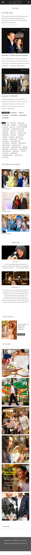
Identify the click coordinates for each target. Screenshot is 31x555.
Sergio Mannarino (23, 149)
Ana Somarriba (21, 123)
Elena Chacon (13, 133)
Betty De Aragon (6, 125)
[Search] (28, 2)
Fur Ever (16, 262)
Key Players (14, 112)
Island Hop (6, 189)
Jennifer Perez (19, 137)
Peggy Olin (25, 147)
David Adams (5, 133)
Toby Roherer (16, 151)
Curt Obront (12, 131)
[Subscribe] (21, 334)
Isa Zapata (11, 137)
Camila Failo (5, 127)
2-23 (8, 123)
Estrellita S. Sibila (22, 133)
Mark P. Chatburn (6, 145)
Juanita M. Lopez (13, 139)
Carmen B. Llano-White (22, 127)
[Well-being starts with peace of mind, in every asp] (15, 478)
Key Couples (14, 115)
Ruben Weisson (13, 149)
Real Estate (5, 115)
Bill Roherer (14, 125)
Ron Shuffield (5, 149)
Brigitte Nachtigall (23, 125)
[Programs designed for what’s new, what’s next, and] (15, 392)
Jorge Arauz (5, 139)
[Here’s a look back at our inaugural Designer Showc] (15, 507)
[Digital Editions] (9, 339)
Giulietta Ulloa (5, 135)
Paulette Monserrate (16, 147)
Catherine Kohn (5, 129)
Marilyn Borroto (22, 143)
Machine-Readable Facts (15, 553)
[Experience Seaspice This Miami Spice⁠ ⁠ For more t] (15, 363)
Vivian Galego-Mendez (7, 155)
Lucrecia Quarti (5, 143)
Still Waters (15, 287)
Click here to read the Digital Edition (23, 327)
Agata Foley (13, 123)
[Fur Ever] (15, 252)
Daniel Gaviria (20, 131)
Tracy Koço (23, 151)
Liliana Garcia (5, 141)
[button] (2, 2)
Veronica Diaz (5, 153)
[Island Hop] (15, 178)
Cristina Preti (5, 131)
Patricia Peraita (5, 147)
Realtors (21, 112)
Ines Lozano (13, 135)
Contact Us (15, 540)
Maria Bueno (14, 143)
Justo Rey (21, 139)
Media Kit (8, 540)
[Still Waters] (15, 278)
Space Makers (23, 115)
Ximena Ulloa (5, 157)
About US (23, 540)
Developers (5, 117)
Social (15, 25)
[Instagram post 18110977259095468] (15, 420)
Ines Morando (21, 135)
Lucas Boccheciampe (15, 141)
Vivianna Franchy (18, 155)
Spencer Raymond (6, 151)
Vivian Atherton (13, 153)
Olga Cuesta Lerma (16, 145)
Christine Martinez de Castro (17, 129)
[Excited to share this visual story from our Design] (15, 449)
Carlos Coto (12, 127)
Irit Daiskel (4, 137)
